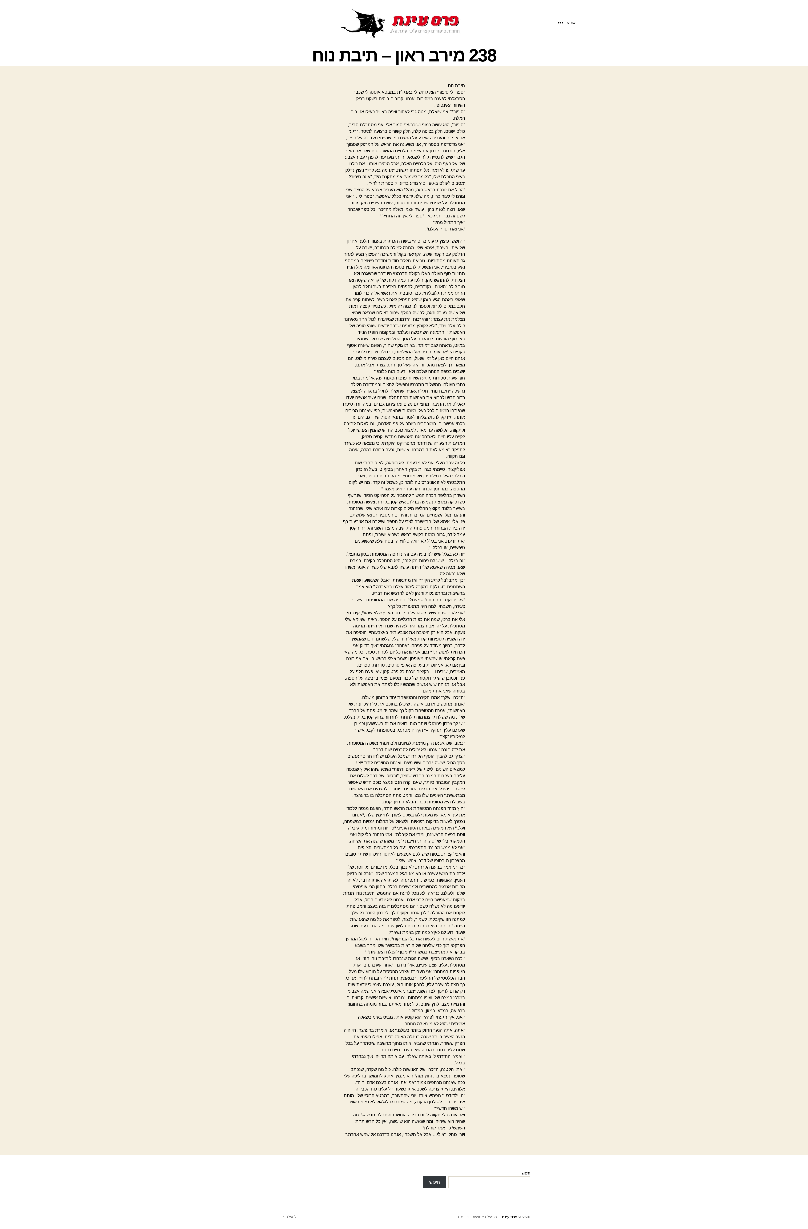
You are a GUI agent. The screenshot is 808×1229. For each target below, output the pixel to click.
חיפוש (526, 1173)
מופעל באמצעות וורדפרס (477, 1217)
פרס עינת (509, 1217)
